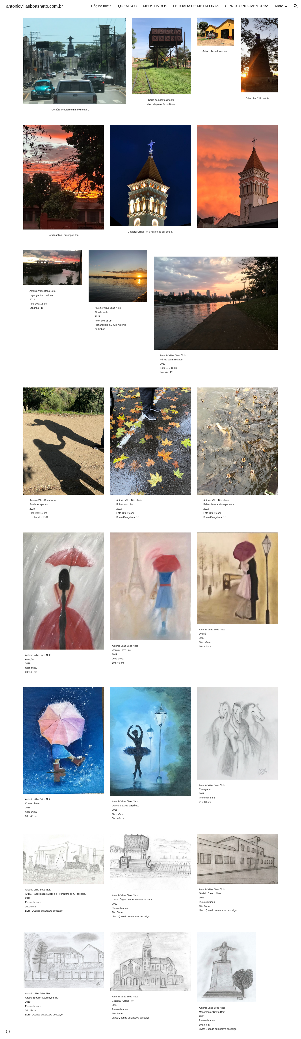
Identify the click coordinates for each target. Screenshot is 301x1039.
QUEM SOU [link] (127, 6)
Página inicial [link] (101, 6)
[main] (74, 109)
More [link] (279, 6)
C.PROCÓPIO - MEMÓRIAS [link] (247, 6)
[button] (295, 6)
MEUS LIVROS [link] (155, 6)
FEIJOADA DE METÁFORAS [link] (196, 6)
